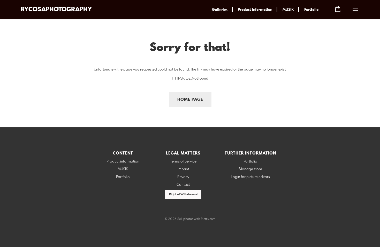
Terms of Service (183, 161)
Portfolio (311, 10)
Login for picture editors (250, 177)
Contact (183, 185)
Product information (255, 10)
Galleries (219, 10)
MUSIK (288, 10)
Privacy (183, 177)
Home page (190, 99)
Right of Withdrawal (183, 194)
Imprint (183, 169)
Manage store (250, 169)
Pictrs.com (208, 219)
